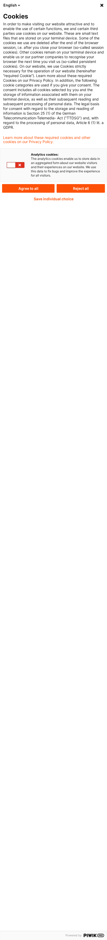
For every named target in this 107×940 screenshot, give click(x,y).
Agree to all (28, 188)
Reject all (81, 188)
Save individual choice (53, 199)
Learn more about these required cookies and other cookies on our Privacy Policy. (46, 140)
